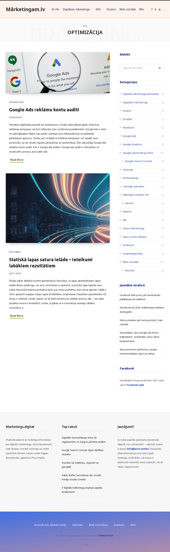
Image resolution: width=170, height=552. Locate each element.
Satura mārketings (133, 228)
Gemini (129, 203)
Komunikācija (130, 178)
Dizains (127, 110)
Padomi (127, 211)
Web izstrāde (130, 262)
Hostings (15, 252)
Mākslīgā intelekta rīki (136, 194)
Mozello (129, 270)
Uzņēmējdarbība (133, 253)
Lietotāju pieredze (133, 186)
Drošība (127, 119)
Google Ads (16, 102)
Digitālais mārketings (135, 102)
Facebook (128, 127)
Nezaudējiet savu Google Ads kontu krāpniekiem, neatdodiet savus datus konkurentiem (140, 337)
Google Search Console (138, 161)
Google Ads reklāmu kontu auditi (44, 109)
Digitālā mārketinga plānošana (141, 93)
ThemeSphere (106, 535)
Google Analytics (132, 144)
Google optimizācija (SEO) (138, 152)
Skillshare (128, 245)
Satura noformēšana (135, 236)
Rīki (125, 220)
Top (86, 545)
